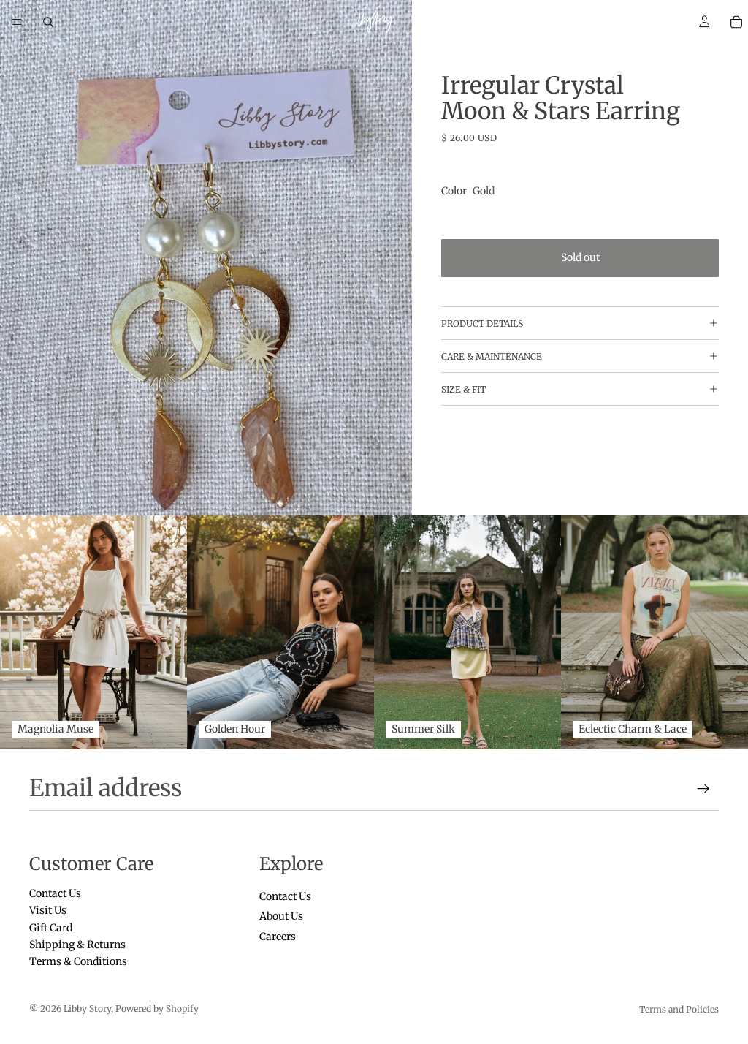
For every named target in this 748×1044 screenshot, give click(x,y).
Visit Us (47, 910)
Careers (277, 935)
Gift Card (50, 927)
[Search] (48, 22)
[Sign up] (703, 788)
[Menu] (17, 22)
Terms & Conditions (78, 961)
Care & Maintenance (491, 356)
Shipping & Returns (77, 944)
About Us (281, 916)
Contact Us (55, 893)
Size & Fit (463, 389)
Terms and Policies (679, 1009)
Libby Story (87, 1008)
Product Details (482, 323)
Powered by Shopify (157, 1008)
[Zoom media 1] (206, 257)
